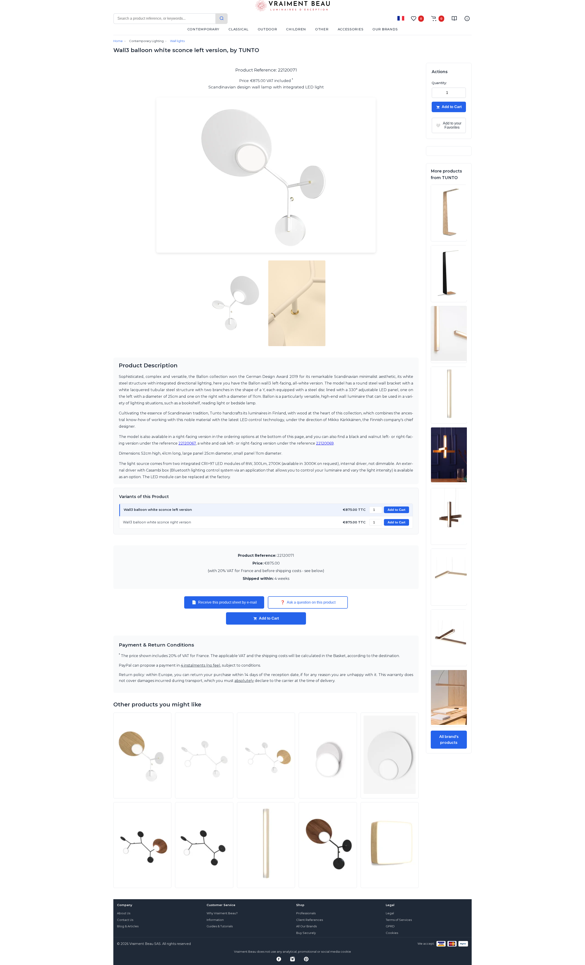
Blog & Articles (127, 926)
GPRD (390, 926)
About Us (123, 913)
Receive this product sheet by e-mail (224, 602)
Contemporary (203, 29)
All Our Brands (306, 926)
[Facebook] (279, 959)
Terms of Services (399, 920)
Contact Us (125, 920)
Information (215, 920)
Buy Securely (306, 933)
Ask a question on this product (307, 602)
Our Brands (385, 29)
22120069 (325, 443)
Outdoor (267, 29)
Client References (309, 920)
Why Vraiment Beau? (222, 913)
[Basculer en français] (400, 18)
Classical (238, 29)
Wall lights (177, 41)
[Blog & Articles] (454, 18)
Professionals (306, 913)
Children (296, 29)
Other (322, 29)
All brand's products (449, 739)
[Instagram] (292, 959)
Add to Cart (396, 510)
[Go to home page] (292, 6)
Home (118, 41)
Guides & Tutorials (220, 926)
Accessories (351, 29)
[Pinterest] (306, 959)
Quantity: (439, 83)
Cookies (392, 933)
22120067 (187, 443)
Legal (390, 913)
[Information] (467, 18)
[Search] (222, 18)
